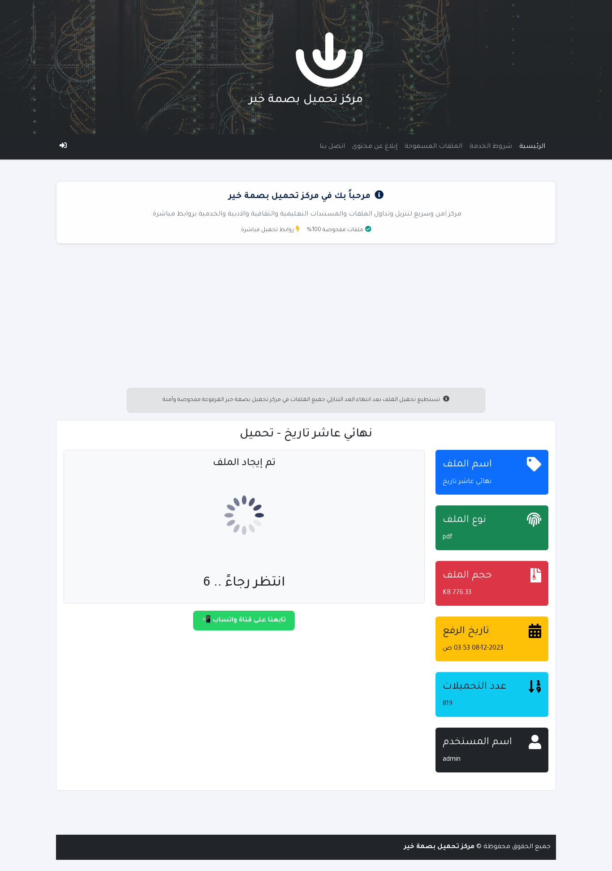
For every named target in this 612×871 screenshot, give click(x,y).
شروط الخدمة (491, 147)
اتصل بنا (332, 147)
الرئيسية (532, 147)
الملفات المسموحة (433, 147)
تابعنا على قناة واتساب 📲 (244, 620)
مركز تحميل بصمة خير (306, 100)
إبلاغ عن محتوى (374, 147)
